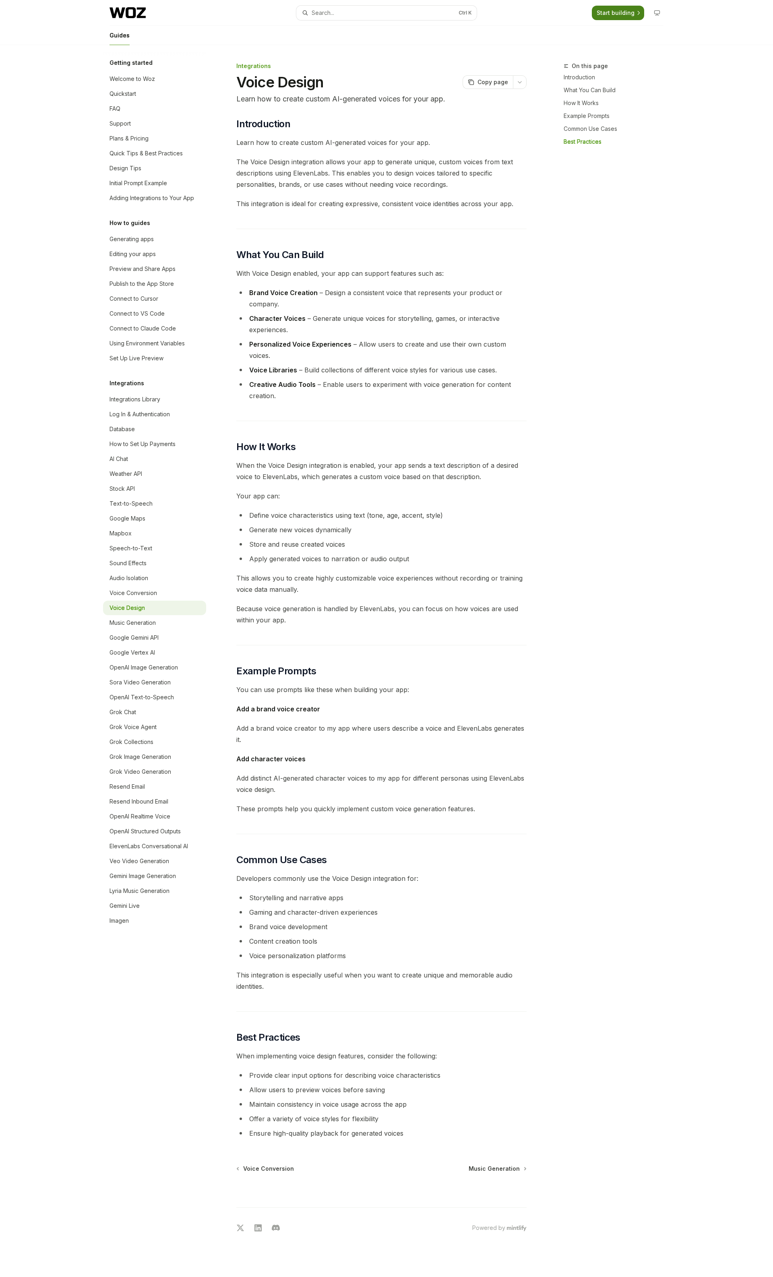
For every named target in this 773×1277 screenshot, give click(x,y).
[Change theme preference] (657, 12)
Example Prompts (587, 115)
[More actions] (520, 82)
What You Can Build (590, 90)
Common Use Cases (590, 128)
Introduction (579, 77)
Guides (120, 35)
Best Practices (582, 141)
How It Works (581, 102)
